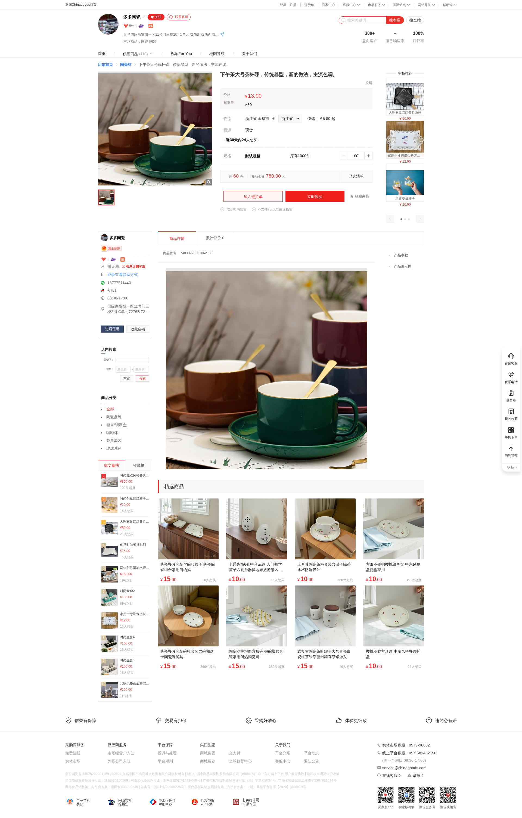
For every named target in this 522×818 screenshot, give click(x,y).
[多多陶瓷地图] (222, 34)
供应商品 (135, 54)
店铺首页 (105, 64)
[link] (105, 64)
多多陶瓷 (132, 17)
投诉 (368, 83)
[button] (401, 219)
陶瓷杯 (126, 64)
